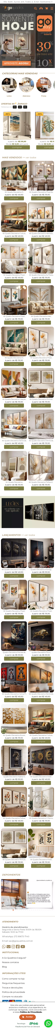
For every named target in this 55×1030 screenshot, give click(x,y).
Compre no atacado (12, 996)
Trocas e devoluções (12, 987)
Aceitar (29, 1017)
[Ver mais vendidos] (27, 40)
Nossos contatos (10, 962)
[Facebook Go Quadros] (18, 946)
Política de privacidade (13, 992)
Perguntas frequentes (13, 983)
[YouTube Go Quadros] (22, 946)
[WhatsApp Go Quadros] (4, 946)
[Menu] (52, 8)
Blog (4, 967)
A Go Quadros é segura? (14, 958)
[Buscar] (36, 8)
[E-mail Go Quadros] (9, 946)
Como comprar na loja (13, 979)
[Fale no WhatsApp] (48, 1023)
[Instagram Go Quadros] (13, 946)
